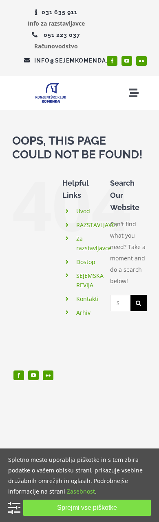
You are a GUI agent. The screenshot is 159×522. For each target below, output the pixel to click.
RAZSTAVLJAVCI (96, 225)
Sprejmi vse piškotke (87, 507)
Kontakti (87, 299)
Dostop (85, 262)
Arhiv (83, 312)
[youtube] (126, 61)
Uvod (83, 211)
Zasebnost (81, 491)
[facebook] (112, 61)
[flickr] (141, 61)
